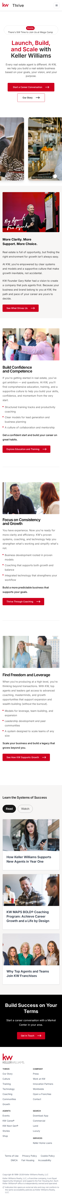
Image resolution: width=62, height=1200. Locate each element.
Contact (37, 1099)
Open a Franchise (42, 1094)
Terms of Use (11, 1155)
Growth (6, 1104)
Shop (5, 1136)
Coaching (7, 1094)
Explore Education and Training (23, 449)
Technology (9, 1089)
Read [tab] (9, 808)
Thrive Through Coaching (20, 601)
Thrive (18, 5)
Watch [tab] (25, 808)
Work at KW (39, 1078)
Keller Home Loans (42, 1143)
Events (6, 1115)
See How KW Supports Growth (23, 757)
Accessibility (44, 1160)
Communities (9, 1099)
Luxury (36, 1131)
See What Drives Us (17, 308)
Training (7, 1084)
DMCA (14, 1160)
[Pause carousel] (55, 176)
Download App (40, 1115)
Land (35, 1125)
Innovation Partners (43, 1084)
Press (36, 1073)
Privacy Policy (29, 1155)
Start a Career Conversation (27, 87)
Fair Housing (27, 1160)
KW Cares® (8, 1120)
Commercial (39, 1120)
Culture (6, 1078)
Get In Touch (27, 1035)
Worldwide (38, 1089)
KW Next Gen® (10, 1125)
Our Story (28, 97)
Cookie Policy (48, 1155)
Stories (6, 1131)
